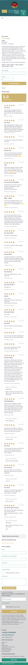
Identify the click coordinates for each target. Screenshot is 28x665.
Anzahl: (3, 76)
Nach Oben (14, 659)
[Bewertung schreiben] (4, 38)
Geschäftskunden (6, 651)
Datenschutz (5, 645)
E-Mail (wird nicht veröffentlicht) (9, 556)
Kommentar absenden (9, 588)
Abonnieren (14, 611)
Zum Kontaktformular (7, 637)
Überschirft (4, 562)
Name (3, 549)
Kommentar (5, 576)
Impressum (4, 642)
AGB (3, 643)
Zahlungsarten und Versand (8, 646)
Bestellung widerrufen (7, 649)
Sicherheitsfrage (6, 569)
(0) (23, 14)
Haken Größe (5, 70)
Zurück (3, 88)
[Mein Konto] (17, 12)
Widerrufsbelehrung (6, 648)
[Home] (14, 8)
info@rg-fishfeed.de (8, 635)
